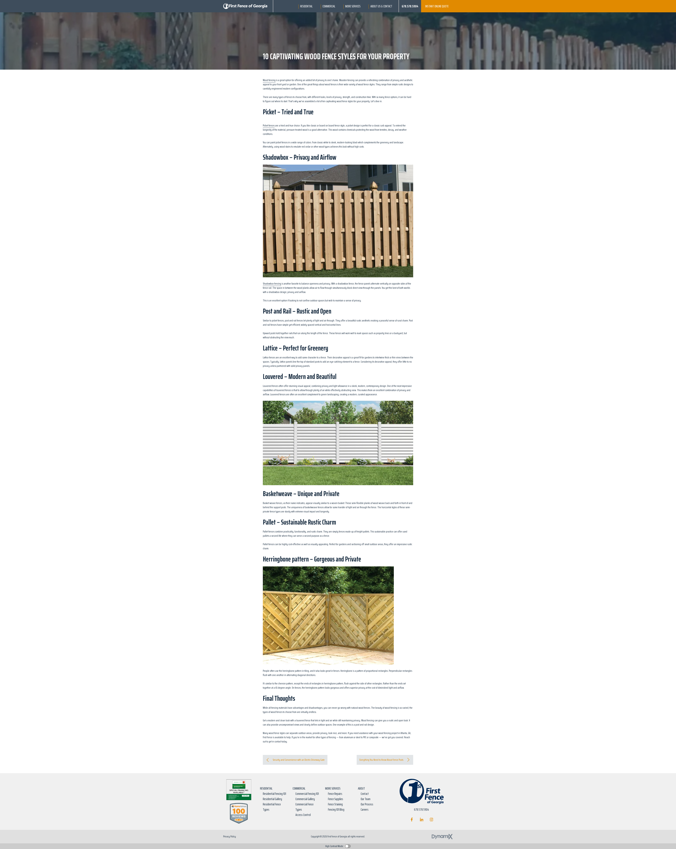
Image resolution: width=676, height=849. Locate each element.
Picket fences (269, 125)
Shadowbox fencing (272, 283)
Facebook (411, 819)
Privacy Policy (229, 836)
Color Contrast (348, 846)
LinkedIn (421, 819)
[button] (306, 6)
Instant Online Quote (437, 6)
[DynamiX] (442, 837)
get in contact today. (278, 741)
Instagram (431, 819)
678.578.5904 (410, 6)
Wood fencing (269, 80)
